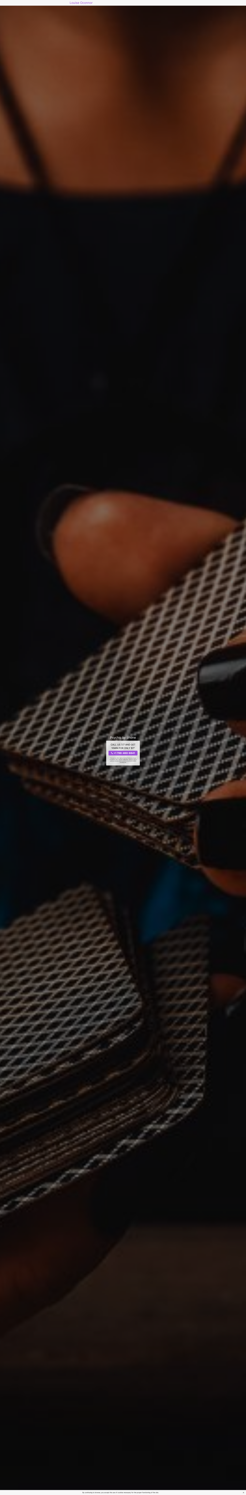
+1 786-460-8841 (124, 753)
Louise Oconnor (81, 3)
